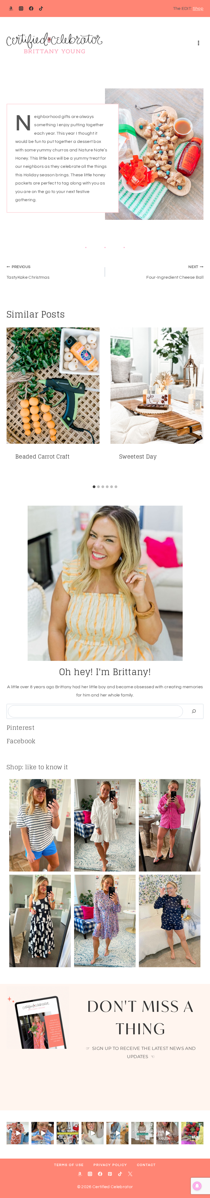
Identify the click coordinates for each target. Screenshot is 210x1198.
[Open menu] (198, 43)
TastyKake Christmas (28, 272)
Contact (146, 1165)
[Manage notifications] (197, 1186)
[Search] (194, 711)
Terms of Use (69, 1165)
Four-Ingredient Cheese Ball (174, 272)
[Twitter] (130, 1174)
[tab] (94, 486)
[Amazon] (11, 8)
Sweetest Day (137, 457)
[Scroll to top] (197, 1177)
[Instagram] (21, 8)
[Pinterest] (110, 1174)
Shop (198, 8)
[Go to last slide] (13, 405)
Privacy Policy (110, 1165)
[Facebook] (31, 8)
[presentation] (53, 385)
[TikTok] (41, 8)
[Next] (197, 405)
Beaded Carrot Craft (42, 457)
